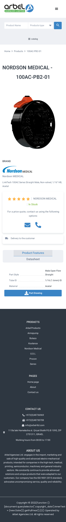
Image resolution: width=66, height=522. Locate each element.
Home (7, 51)
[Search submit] (58, 25)
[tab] (33, 253)
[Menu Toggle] (56, 8)
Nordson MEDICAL (13, 176)
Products (18, 51)
